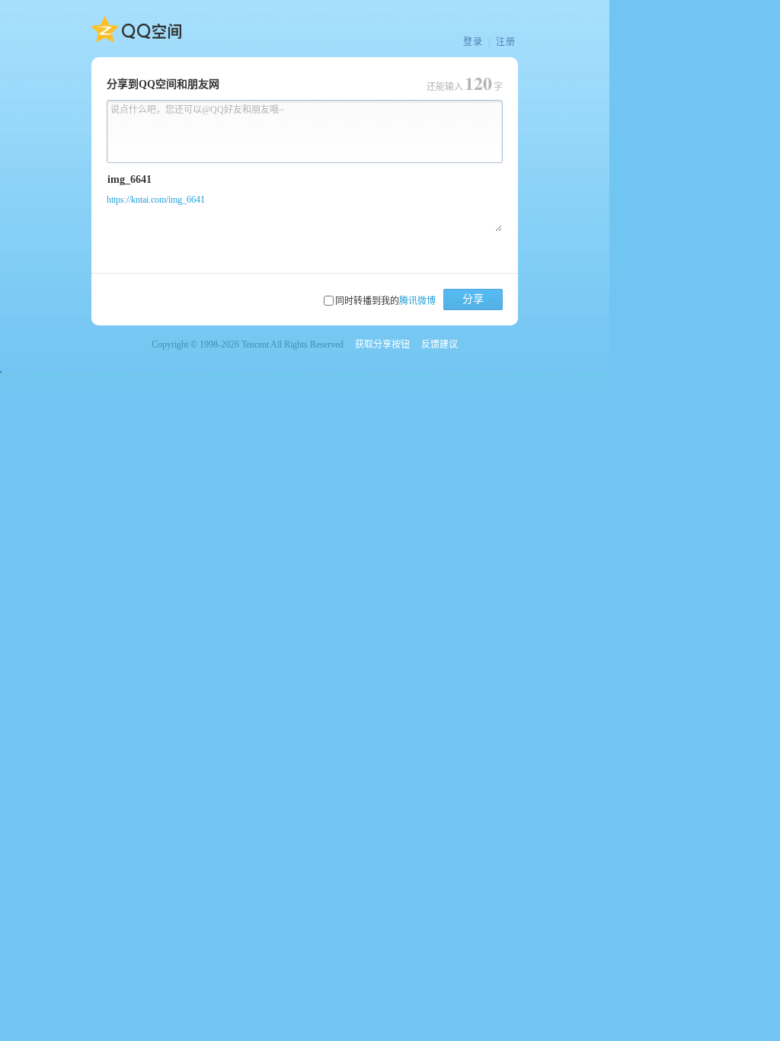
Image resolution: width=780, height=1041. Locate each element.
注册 (506, 42)
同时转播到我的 (385, 301)
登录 (473, 42)
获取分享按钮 (382, 344)
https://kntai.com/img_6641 (156, 199)
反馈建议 (439, 344)
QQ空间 (136, 30)
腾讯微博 (417, 301)
